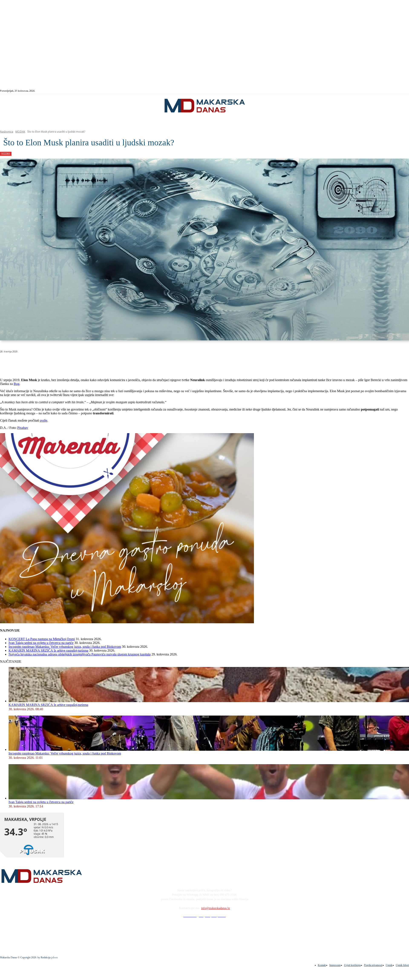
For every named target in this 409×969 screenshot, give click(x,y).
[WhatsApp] (68, 362)
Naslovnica (6, 131)
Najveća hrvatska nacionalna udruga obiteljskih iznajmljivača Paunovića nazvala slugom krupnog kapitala (80, 654)
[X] (53, 362)
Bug (16, 384)
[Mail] (391, 90)
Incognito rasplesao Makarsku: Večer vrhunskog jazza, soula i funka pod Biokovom (65, 646)
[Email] (83, 362)
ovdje (43, 420)
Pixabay (22, 428)
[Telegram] (99, 362)
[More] (114, 362)
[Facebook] (381, 90)
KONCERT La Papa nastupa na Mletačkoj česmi (42, 639)
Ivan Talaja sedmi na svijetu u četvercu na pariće (41, 643)
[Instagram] (386, 90)
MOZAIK (20, 131)
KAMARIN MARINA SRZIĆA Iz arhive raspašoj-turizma (48, 650)
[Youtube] (395, 90)
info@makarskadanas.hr (215, 908)
